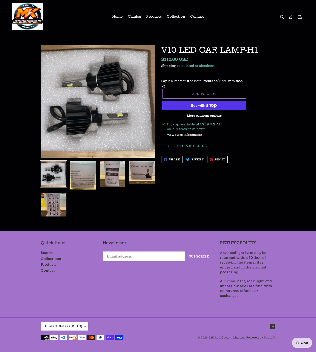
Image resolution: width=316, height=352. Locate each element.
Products (48, 264)
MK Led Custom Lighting (227, 337)
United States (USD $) (63, 326)
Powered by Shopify (260, 337)
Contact (48, 270)
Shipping (168, 66)
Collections (51, 259)
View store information (184, 134)
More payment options (204, 115)
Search (47, 253)
